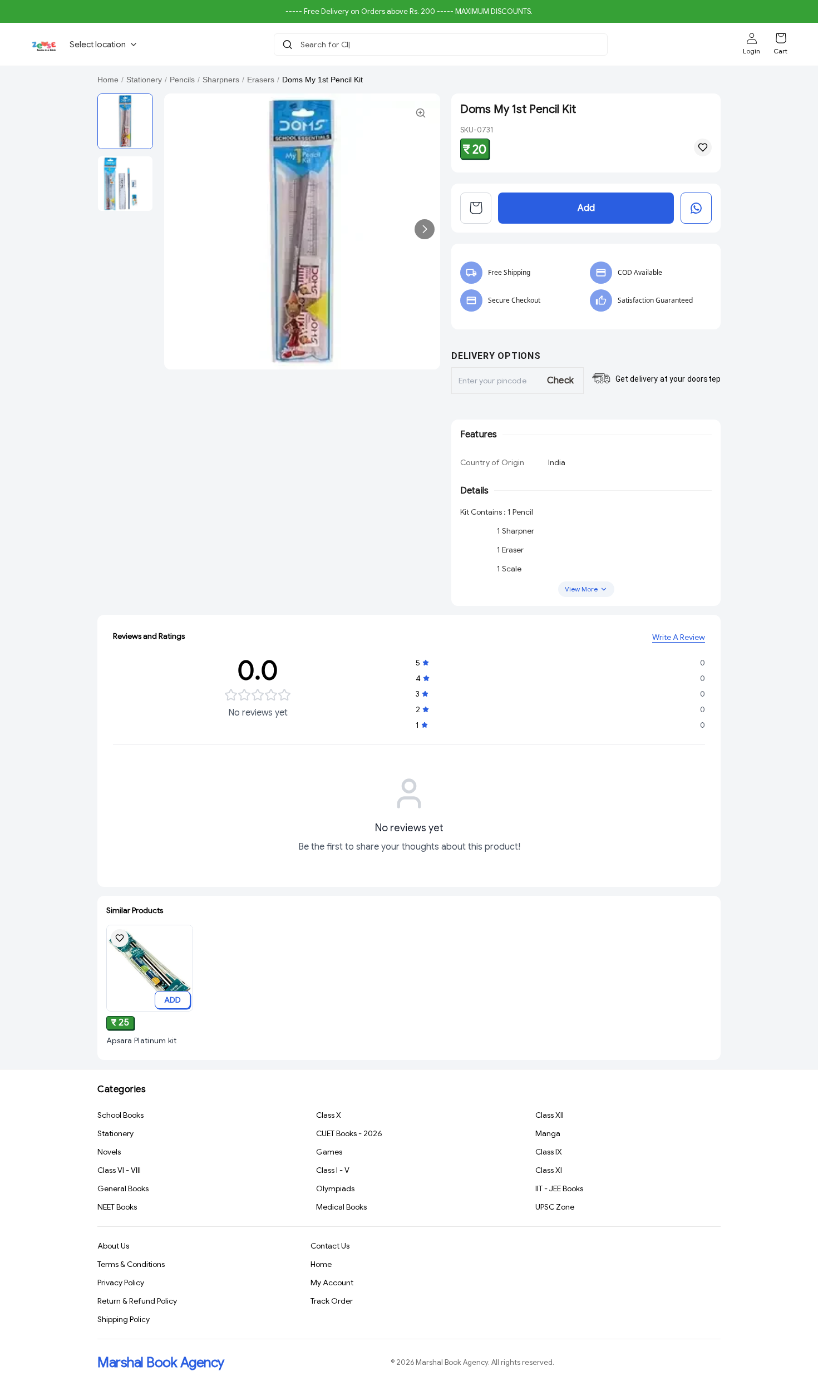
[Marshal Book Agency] (43, 44)
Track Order (332, 1301)
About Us (113, 1246)
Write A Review (678, 637)
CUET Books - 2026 (349, 1133)
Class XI (548, 1170)
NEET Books (117, 1207)
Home (108, 79)
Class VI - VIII (119, 1170)
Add (586, 208)
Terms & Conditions (131, 1264)
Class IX (548, 1152)
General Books (123, 1188)
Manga (547, 1133)
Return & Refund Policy (137, 1301)
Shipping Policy (123, 1319)
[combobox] (442, 44)
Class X (328, 1115)
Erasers (260, 79)
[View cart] (475, 208)
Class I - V (332, 1170)
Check (561, 380)
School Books (120, 1115)
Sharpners (221, 79)
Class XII (549, 1115)
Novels (109, 1152)
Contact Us (330, 1246)
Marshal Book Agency (160, 1362)
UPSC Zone (554, 1207)
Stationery (144, 79)
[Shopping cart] (780, 38)
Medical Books (341, 1207)
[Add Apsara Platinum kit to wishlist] (120, 938)
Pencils (182, 79)
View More (581, 589)
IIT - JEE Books (559, 1188)
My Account (332, 1283)
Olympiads (335, 1188)
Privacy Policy (120, 1283)
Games (329, 1152)
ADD (172, 1000)
